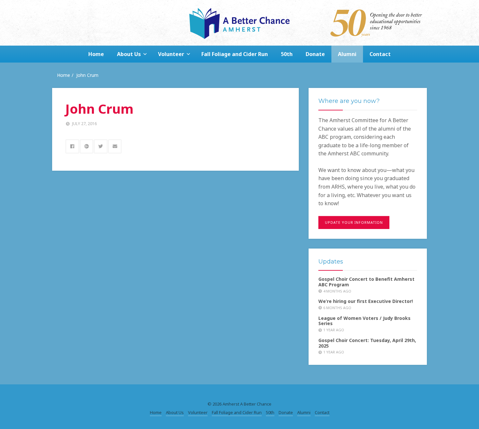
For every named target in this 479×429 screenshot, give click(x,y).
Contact (380, 54)
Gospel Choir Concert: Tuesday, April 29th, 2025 (367, 343)
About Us (129, 54)
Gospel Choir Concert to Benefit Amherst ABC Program (366, 282)
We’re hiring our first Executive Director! (365, 301)
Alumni (347, 54)
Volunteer (171, 54)
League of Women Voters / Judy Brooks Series (364, 321)
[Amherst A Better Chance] (239, 23)
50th (287, 54)
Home (96, 54)
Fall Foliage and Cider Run (234, 54)
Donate (315, 54)
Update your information (354, 222)
